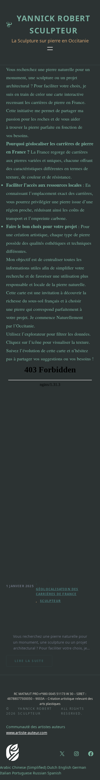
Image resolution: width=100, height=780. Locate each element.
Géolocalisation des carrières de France (57, 591)
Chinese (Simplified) (29, 767)
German (79, 767)
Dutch (52, 767)
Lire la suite (33, 663)
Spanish (54, 773)
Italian (5, 773)
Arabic (5, 767)
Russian (39, 773)
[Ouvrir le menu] (50, 48)
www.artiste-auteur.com (26, 732)
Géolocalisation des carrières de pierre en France (31, 618)
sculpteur (50, 601)
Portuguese (22, 773)
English (64, 767)
